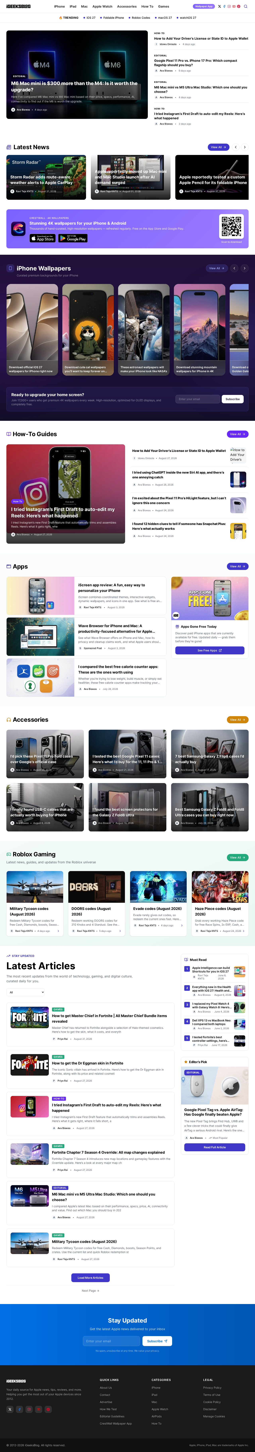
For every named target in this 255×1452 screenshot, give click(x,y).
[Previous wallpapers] (234, 268)
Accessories (127, 6)
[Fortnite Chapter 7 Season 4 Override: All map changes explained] (30, 1158)
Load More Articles (90, 1277)
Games (163, 6)
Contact (105, 1394)
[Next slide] (245, 147)
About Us (106, 1387)
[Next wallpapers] (245, 268)
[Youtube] (38, 1409)
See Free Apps (207, 650)
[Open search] (246, 6)
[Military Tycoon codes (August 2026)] (30, 1248)
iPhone (59, 6)
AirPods (157, 1416)
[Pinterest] (238, 6)
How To (147, 6)
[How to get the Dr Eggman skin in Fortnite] (30, 1069)
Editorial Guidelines (112, 1416)
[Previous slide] (235, 147)
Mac (84, 6)
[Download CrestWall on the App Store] (127, 228)
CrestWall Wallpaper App (116, 1423)
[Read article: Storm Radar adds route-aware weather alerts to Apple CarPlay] (46, 177)
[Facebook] (224, 6)
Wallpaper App (204, 6)
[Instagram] (229, 6)
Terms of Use (211, 1394)
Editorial (160, 55)
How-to (159, 33)
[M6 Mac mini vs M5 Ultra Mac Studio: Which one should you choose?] (30, 1203)
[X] (219, 6)
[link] (20, 109)
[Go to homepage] (46, 1381)
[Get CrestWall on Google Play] (73, 238)
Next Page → (90, 1290)
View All (216, 147)
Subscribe (233, 399)
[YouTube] (234, 6)
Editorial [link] (19, 76)
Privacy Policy (212, 1387)
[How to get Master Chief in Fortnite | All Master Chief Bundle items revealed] (30, 1025)
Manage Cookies (214, 1416)
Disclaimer (210, 1409)
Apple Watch (102, 6)
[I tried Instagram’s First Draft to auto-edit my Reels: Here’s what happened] (30, 1114)
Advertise (106, 1402)
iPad (73, 6)
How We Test (108, 1409)
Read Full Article (215, 1147)
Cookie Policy (212, 1402)
